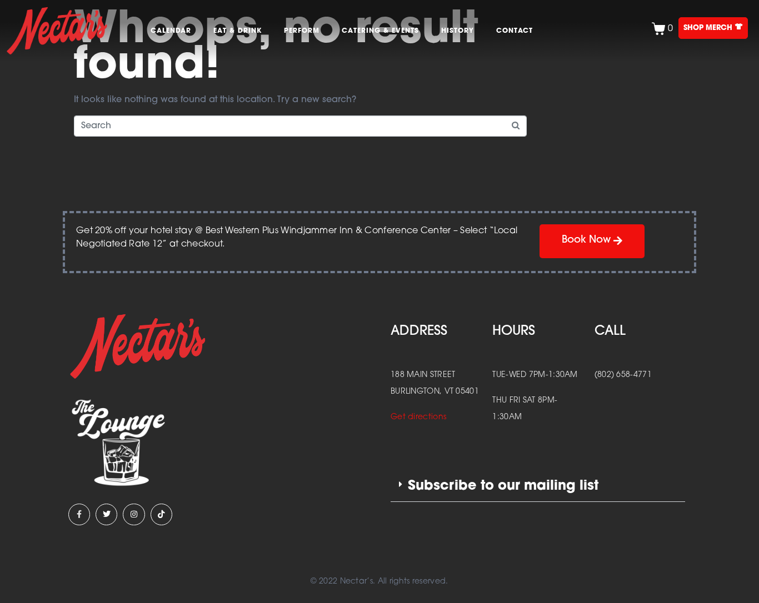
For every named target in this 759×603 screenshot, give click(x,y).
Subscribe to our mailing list (503, 486)
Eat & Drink (237, 31)
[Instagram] (133, 514)
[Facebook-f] (79, 514)
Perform (301, 31)
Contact (514, 31)
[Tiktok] (161, 514)
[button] (538, 486)
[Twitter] (106, 514)
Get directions (418, 417)
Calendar (171, 31)
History (457, 31)
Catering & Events (380, 31)
